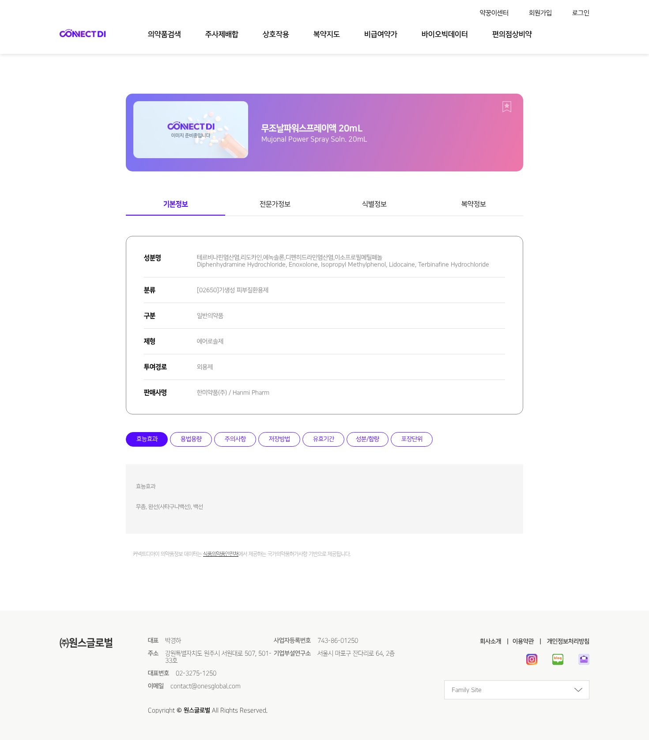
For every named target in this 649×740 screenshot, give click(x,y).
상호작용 (276, 34)
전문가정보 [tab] (275, 204)
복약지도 (326, 34)
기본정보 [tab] (175, 204)
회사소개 (490, 641)
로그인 (580, 13)
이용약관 (523, 641)
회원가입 (540, 13)
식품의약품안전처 (220, 554)
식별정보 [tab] (374, 204)
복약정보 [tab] (473, 204)
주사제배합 (221, 34)
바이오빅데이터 (445, 34)
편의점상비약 (512, 34)
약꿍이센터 (494, 13)
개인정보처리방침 (567, 641)
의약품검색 (164, 34)
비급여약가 (380, 34)
